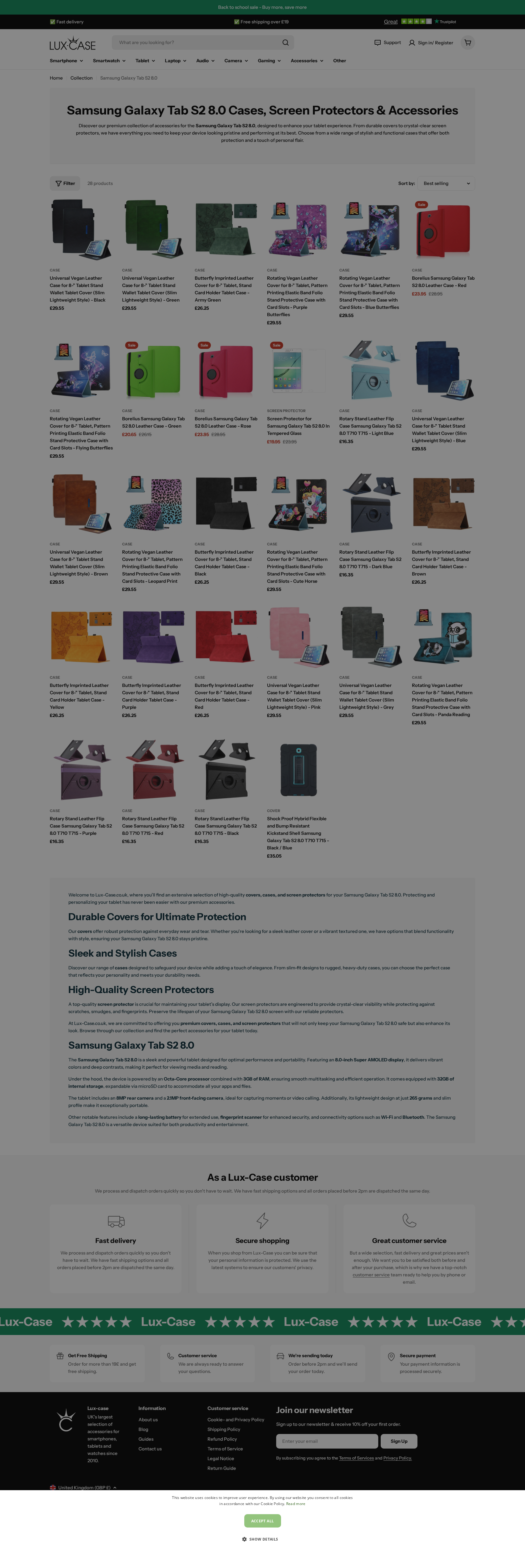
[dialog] (262, 1520)
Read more (296, 1503)
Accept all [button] (262, 1521)
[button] (262, 1539)
